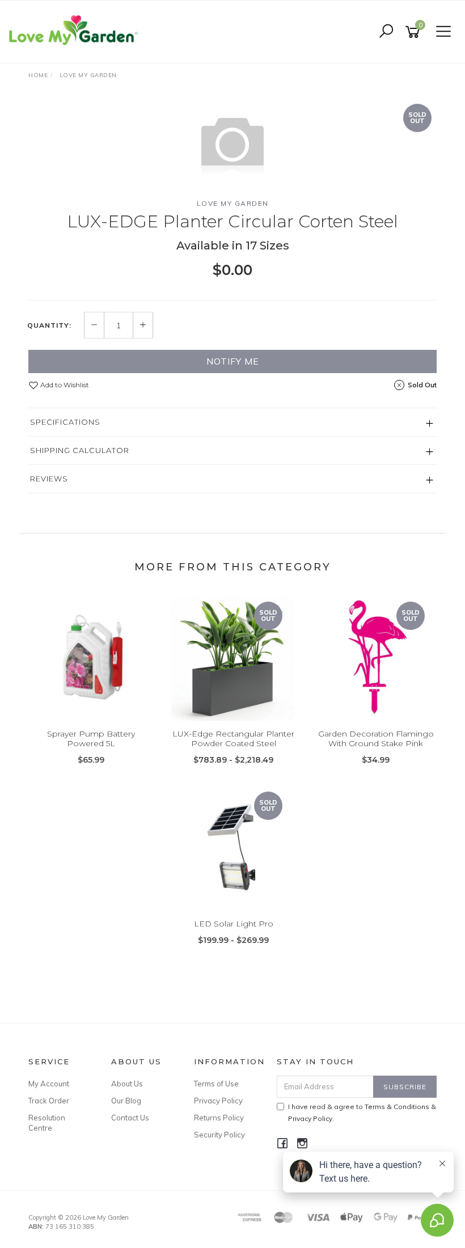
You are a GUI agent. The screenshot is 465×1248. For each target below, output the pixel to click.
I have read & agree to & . (362, 1112)
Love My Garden (233, 203)
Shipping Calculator (79, 450)
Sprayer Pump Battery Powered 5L (91, 738)
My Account (48, 1083)
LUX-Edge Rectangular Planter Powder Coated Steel (233, 738)
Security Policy (219, 1134)
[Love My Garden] (76, 31)
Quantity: (49, 325)
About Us (127, 1083)
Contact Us (130, 1117)
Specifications (65, 421)
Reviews (49, 478)
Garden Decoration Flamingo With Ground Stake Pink (376, 738)
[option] (232, 143)
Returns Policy (219, 1117)
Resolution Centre (46, 1122)
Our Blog (126, 1100)
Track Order (48, 1100)
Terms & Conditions (397, 1106)
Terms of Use (216, 1083)
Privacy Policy (218, 1100)
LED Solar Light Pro (233, 924)
